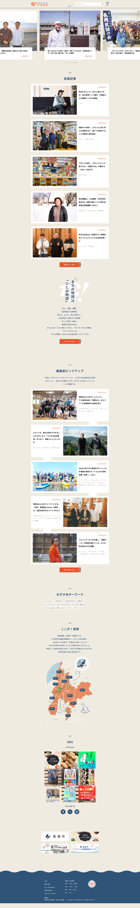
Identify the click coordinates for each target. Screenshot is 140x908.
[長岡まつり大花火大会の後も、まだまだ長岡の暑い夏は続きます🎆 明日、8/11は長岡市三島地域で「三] (87, 777)
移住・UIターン (61, 608)
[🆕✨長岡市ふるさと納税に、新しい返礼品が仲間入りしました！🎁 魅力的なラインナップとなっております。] (52, 760)
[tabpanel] (70, 35)
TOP (45, 881)
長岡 (66, 883)
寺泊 (70, 889)
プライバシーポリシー (50, 893)
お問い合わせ (48, 890)
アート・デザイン (74, 608)
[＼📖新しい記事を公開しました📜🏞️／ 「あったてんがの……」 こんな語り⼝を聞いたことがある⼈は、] (52, 793)
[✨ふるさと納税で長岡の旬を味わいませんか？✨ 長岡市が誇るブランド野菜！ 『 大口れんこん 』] (70, 760)
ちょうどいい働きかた (78, 604)
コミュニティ (49, 601)
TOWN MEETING (70, 601)
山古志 (70, 886)
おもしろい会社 (49, 608)
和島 (66, 889)
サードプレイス (49, 604)
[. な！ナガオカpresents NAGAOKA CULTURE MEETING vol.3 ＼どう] (87, 760)
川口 (70, 892)
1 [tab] (64, 63)
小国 (76, 886)
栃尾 (74, 889)
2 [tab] (69, 63)
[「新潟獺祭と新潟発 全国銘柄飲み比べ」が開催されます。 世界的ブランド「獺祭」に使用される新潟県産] (70, 793)
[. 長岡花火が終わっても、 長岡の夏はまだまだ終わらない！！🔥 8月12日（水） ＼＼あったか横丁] (87, 793)
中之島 (70, 883)
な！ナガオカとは (49, 887)
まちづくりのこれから (63, 604)
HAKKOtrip (59, 601)
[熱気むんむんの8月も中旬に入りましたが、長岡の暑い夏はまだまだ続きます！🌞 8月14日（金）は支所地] (52, 777)
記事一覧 (47, 884)
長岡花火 (80, 601)
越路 (76, 883)
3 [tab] (74, 63)
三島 (66, 886)
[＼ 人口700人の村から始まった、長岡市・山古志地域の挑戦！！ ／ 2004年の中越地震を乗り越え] (70, 777)
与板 (66, 892)
